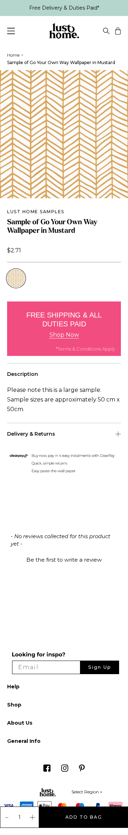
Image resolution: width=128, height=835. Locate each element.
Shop (14, 705)
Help (13, 686)
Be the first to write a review (64, 559)
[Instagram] (64, 770)
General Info (24, 741)
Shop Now (64, 334)
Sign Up (99, 667)
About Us (19, 723)
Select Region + (86, 791)
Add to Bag (83, 817)
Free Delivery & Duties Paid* (64, 8)
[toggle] (106, 32)
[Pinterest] (82, 770)
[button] (64, 558)
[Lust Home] (64, 32)
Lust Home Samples (35, 211)
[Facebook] (46, 770)
